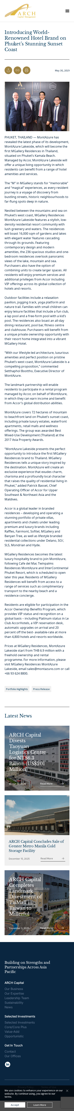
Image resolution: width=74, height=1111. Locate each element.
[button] (67, 11)
